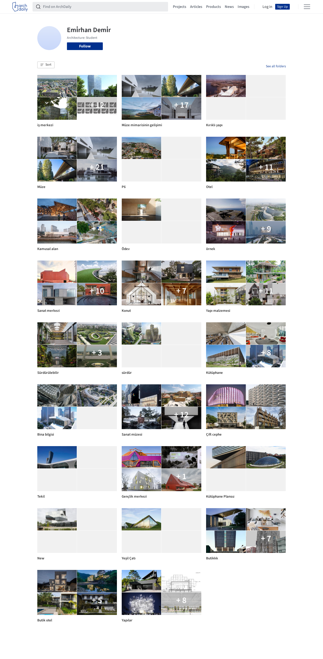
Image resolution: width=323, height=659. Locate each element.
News (229, 6)
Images (243, 6)
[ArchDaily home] (20, 6)
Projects (179, 6)
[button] (46, 65)
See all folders (276, 66)
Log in (267, 6)
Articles (196, 6)
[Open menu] (307, 7)
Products (213, 6)
